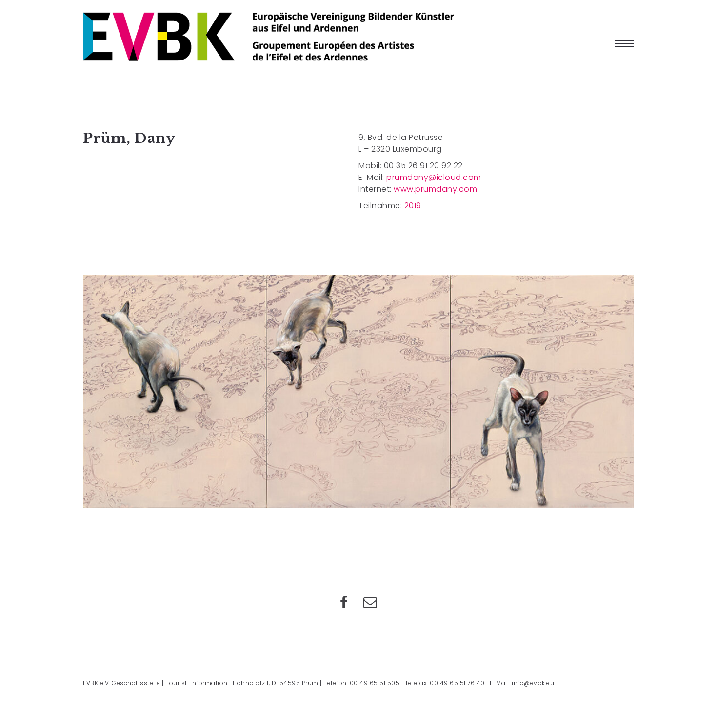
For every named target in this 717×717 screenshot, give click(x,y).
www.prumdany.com (435, 189)
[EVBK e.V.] (268, 36)
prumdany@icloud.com (433, 177)
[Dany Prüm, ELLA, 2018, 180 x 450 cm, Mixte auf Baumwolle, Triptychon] (358, 391)
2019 (412, 205)
